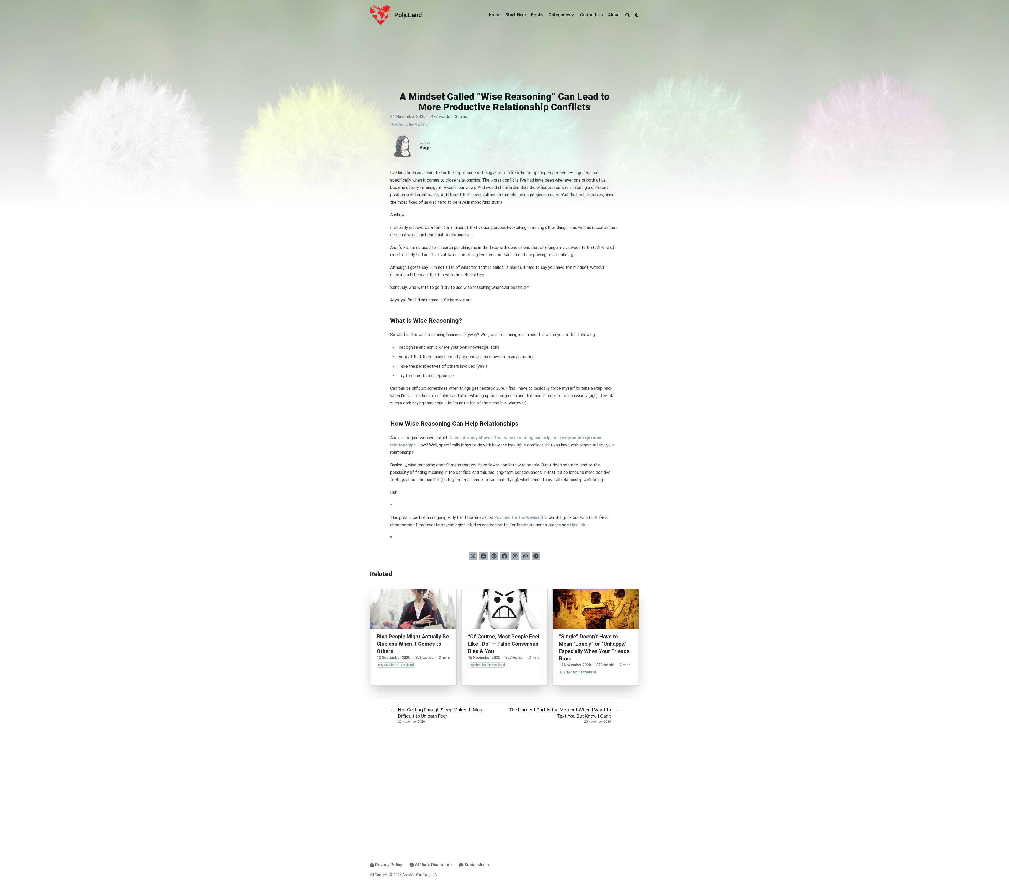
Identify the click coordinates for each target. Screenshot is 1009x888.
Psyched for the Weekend (518, 517)
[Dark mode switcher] (637, 15)
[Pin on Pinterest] (494, 556)
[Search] (627, 15)
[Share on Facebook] (504, 556)
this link (577, 524)
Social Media (476, 864)
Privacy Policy (388, 864)
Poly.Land (408, 15)
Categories (559, 14)
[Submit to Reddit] (483, 556)
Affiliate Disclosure (433, 864)
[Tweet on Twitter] (473, 556)
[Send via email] (515, 556)
